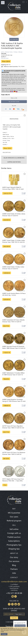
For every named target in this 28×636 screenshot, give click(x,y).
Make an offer (14, 98)
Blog (14, 565)
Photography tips (14, 544)
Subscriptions (14, 541)
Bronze (20, 52)
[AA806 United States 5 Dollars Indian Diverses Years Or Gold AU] (14, 259)
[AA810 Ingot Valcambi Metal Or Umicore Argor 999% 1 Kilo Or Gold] (14, 179)
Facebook (9, 604)
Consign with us (14, 533)
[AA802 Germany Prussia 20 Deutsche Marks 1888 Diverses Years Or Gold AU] (14, 338)
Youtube (15, 604)
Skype (12, 596)
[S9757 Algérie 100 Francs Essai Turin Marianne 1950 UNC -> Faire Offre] (14, 471)
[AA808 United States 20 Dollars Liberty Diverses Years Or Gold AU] (14, 206)
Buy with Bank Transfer (14, 101)
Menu (2, 2)
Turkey (15, 52)
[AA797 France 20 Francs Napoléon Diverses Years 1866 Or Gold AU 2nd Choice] (14, 418)
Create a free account (20, 626)
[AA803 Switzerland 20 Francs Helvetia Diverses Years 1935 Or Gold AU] (14, 312)
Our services (14, 561)
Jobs (14, 573)
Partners (14, 569)
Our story (14, 557)
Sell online (14, 529)
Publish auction (14, 537)
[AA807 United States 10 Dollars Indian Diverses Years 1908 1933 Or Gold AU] (14, 232)
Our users (14, 516)
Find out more (4, 58)
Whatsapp (15, 596)
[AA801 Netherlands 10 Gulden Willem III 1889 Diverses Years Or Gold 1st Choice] (14, 365)
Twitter (19, 604)
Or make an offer (24, 193)
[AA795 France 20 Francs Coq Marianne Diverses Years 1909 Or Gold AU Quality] (14, 444)
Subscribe (14, 617)
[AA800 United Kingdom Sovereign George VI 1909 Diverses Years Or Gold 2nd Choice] (14, 391)
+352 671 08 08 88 (14, 593)
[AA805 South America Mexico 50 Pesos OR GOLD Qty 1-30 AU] (14, 285)
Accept (4, 634)
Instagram (12, 604)
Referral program (14, 520)
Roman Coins (8, 52)
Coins (2, 52)
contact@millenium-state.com (14, 581)
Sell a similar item (14, 39)
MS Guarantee (14, 512)
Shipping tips (14, 548)
